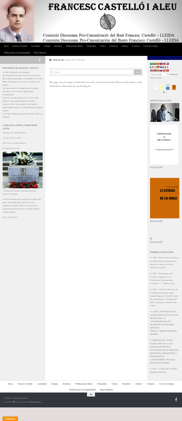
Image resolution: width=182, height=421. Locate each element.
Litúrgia (47, 45)
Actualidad (35, 45)
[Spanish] (164, 70)
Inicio (6, 45)
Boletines (58, 45)
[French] (151, 67)
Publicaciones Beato (74, 45)
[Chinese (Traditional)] (161, 64)
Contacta (135, 45)
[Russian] (161, 70)
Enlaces (125, 45)
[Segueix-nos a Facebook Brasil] (39, 59)
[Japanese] (167, 67)
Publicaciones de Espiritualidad (17, 52)
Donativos (114, 45)
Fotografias (91, 45)
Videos (103, 45)
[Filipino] (167, 64)
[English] (164, 64)
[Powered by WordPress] (14, 402)
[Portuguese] (154, 70)
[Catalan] (157, 64)
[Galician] (154, 67)
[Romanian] (157, 70)
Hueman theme (35, 402)
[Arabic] (151, 64)
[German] (157, 67)
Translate (158, 78)
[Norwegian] (151, 70)
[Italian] (164, 67)
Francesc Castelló (19, 45)
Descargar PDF (156, 167)
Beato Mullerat (40, 52)
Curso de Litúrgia (150, 45)
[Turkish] (167, 70)
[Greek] (161, 67)
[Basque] (154, 64)
